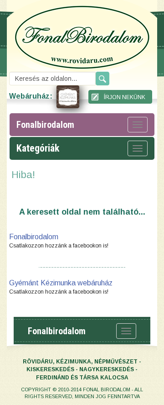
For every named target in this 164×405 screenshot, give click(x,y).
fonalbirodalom (45, 124)
